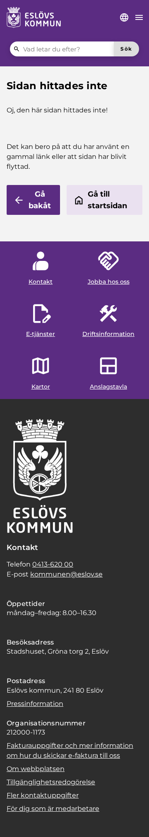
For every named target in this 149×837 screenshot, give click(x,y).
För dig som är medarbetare (53, 809)
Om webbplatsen (36, 769)
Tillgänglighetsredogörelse (51, 782)
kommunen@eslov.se (66, 574)
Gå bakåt (40, 200)
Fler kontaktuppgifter (43, 795)
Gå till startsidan (107, 200)
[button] (16, 820)
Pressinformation (35, 704)
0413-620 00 (52, 564)
